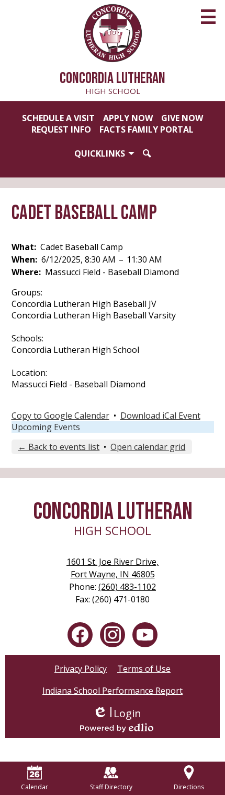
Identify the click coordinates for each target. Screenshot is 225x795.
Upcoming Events (46, 427)
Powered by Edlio (116, 727)
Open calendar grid (147, 447)
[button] (104, 153)
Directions (189, 786)
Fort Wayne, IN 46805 (112, 568)
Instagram (112, 634)
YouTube (145, 634)
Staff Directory (111, 786)
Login (117, 713)
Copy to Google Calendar (60, 415)
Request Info (61, 129)
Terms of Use (144, 668)
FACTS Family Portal (146, 129)
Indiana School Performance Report (112, 690)
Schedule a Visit (58, 118)
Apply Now (128, 118)
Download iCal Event (160, 415)
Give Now (182, 118)
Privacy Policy (80, 668)
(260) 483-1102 (127, 586)
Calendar (34, 786)
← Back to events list (58, 447)
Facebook (80, 634)
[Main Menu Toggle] (208, 16)
